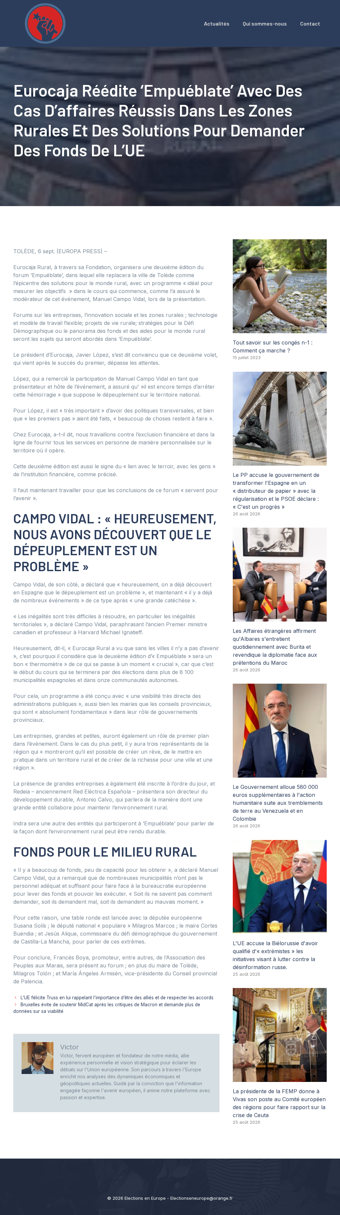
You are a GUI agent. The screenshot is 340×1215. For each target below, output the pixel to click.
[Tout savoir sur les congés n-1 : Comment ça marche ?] (280, 329)
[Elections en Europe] (46, 23)
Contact (310, 23)
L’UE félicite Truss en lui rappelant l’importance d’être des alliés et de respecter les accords (117, 997)
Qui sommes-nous (265, 23)
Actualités (216, 23)
